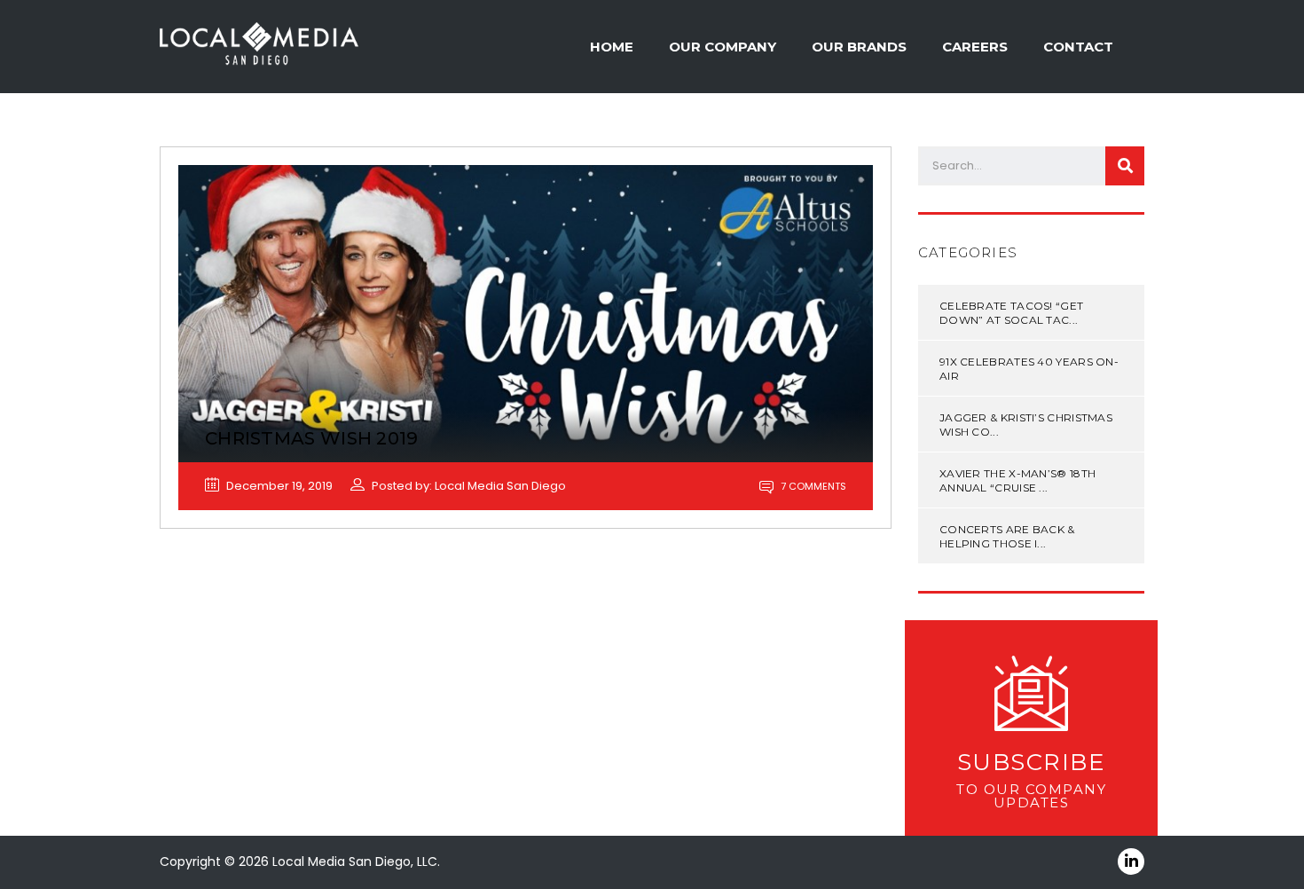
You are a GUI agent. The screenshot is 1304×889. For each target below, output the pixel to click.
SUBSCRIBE (1031, 762)
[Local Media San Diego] (259, 45)
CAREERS (975, 46)
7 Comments (812, 486)
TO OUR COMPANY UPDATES (1031, 796)
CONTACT (1078, 46)
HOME (611, 46)
